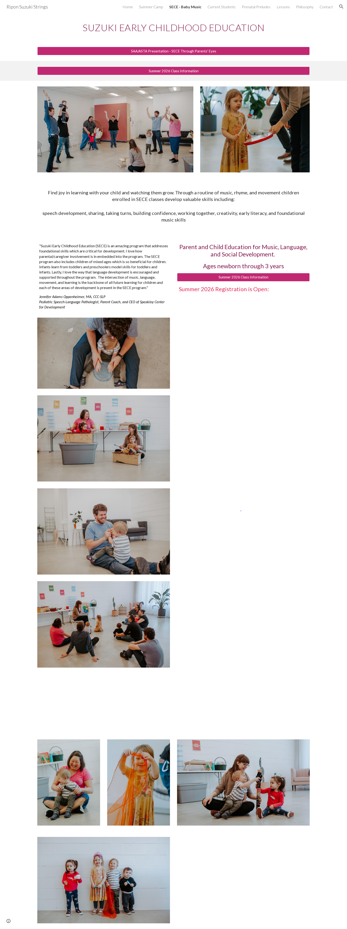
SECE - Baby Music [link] (185, 6)
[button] (341, 6)
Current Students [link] (221, 6)
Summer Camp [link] (151, 6)
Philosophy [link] (304, 6)
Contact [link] (326, 6)
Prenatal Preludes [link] (256, 6)
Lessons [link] (283, 6)
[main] (173, 27)
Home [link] (128, 6)
